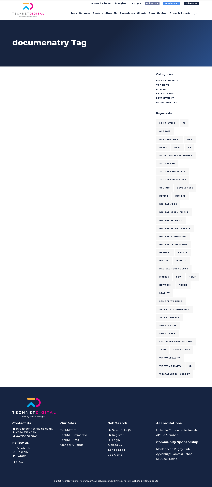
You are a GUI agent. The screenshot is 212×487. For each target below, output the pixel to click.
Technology (181, 350)
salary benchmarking (174, 309)
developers (185, 188)
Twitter (21, 455)
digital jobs (168, 204)
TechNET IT (68, 430)
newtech (165, 285)
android (165, 131)
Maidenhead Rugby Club (173, 449)
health (183, 253)
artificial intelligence (175, 155)
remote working (171, 301)
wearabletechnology (174, 374)
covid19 (164, 188)
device (163, 196)
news (192, 277)
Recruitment (165, 98)
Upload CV (152, 3)
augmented (167, 163)
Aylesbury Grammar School (174, 454)
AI (184, 123)
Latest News (165, 94)
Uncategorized (167, 102)
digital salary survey (175, 228)
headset (165, 253)
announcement (169, 139)
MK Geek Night (166, 459)
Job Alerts (191, 3)
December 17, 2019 (23, 101)
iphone (164, 261)
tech (162, 350)
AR (189, 147)
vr (190, 366)
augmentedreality (172, 172)
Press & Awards (167, 81)
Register (122, 3)
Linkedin (22, 452)
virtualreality (170, 358)
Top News (163, 85)
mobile (164, 277)
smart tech (167, 333)
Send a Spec (172, 3)
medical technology (173, 269)
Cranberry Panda (71, 445)
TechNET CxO (69, 440)
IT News (161, 89)
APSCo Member (167, 435)
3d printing (167, 123)
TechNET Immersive (74, 435)
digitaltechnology (173, 236)
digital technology (173, 244)
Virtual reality (170, 366)
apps (177, 147)
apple (163, 147)
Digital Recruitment (174, 212)
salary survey (169, 317)
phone (183, 285)
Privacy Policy (122, 481)
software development (176, 342)
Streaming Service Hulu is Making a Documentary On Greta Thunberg (33, 115)
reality (164, 293)
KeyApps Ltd (151, 481)
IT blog (181, 261)
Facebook (23, 448)
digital (180, 196)
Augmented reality (172, 180)
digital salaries (171, 220)
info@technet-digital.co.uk (34, 428)
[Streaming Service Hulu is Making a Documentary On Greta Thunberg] (34, 83)
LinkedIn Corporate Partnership (177, 430)
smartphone (168, 325)
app (189, 139)
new (179, 277)
